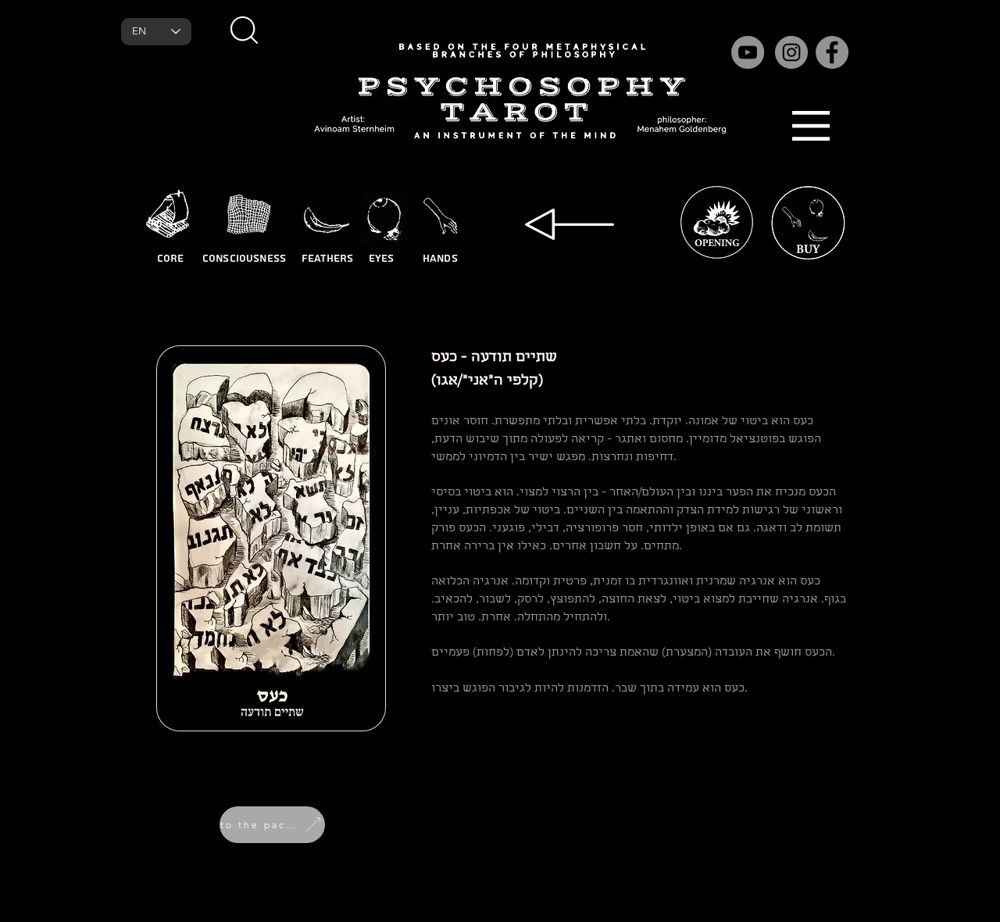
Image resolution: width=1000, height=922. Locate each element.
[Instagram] (791, 52)
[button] (243, 29)
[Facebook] (832, 52)
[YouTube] (747, 52)
